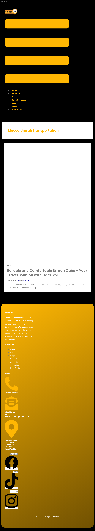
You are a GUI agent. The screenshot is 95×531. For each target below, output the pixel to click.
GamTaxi (3, 1)
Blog (14, 103)
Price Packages (19, 100)
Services (16, 97)
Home (14, 90)
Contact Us (17, 109)
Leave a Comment (12, 280)
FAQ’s (14, 106)
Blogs (9, 265)
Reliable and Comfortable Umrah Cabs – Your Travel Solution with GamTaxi (47, 272)
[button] (37, 52)
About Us (16, 93)
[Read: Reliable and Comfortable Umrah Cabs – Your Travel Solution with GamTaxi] (43, 202)
